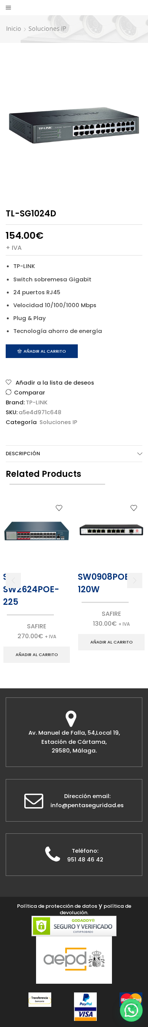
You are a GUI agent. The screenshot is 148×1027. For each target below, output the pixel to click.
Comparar (29, 393)
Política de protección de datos (57, 906)
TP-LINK (36, 402)
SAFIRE (36, 626)
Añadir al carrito (45, 351)
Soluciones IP (47, 28)
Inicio (13, 28)
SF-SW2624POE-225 (31, 589)
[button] (13, 580)
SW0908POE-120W (106, 583)
